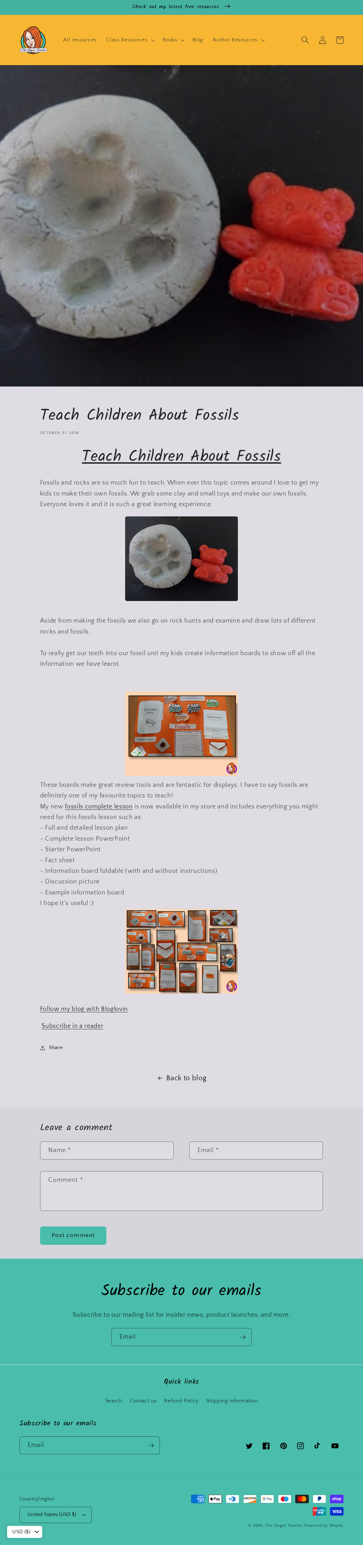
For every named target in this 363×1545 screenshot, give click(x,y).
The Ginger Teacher (284, 1525)
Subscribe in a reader (72, 1026)
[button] (129, 40)
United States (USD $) (52, 1514)
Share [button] (56, 1048)
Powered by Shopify (324, 1525)
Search (113, 1401)
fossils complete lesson (99, 806)
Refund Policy (181, 1401)
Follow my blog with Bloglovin (84, 1009)
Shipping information (232, 1401)
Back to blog (186, 1078)
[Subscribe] (242, 1337)
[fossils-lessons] (181, 774)
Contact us (143, 1401)
